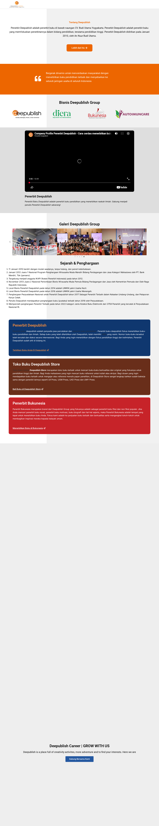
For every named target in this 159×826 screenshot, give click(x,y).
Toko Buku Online (21, 370)
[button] (10, 242)
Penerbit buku (19, 331)
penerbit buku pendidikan (84, 331)
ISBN (104, 334)
